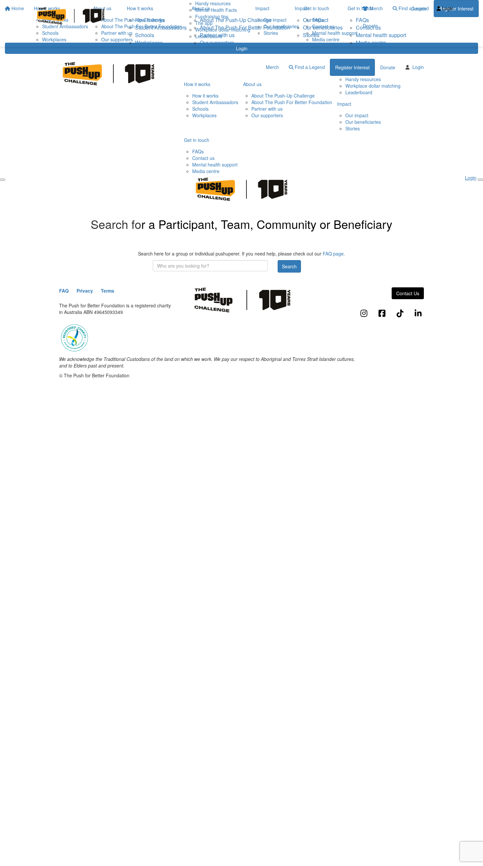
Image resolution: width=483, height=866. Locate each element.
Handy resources (363, 79)
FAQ (64, 290)
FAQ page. (334, 253)
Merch (272, 67)
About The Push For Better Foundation (245, 27)
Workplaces (149, 42)
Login (241, 48)
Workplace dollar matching (373, 85)
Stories (311, 35)
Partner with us (217, 35)
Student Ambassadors (161, 27)
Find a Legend (309, 67)
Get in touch (360, 8)
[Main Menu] (2, 180)
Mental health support (381, 35)
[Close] (480, 180)
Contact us (368, 27)
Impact (302, 8)
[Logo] (71, 16)
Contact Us (407, 293)
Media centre (371, 42)
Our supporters (217, 42)
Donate (418, 8)
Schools (144, 35)
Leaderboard (358, 92)
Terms (107, 290)
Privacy (85, 290)
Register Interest (352, 67)
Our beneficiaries (323, 27)
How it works (140, 8)
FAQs (362, 20)
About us (201, 8)
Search (289, 266)
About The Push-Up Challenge (236, 20)
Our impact (315, 20)
